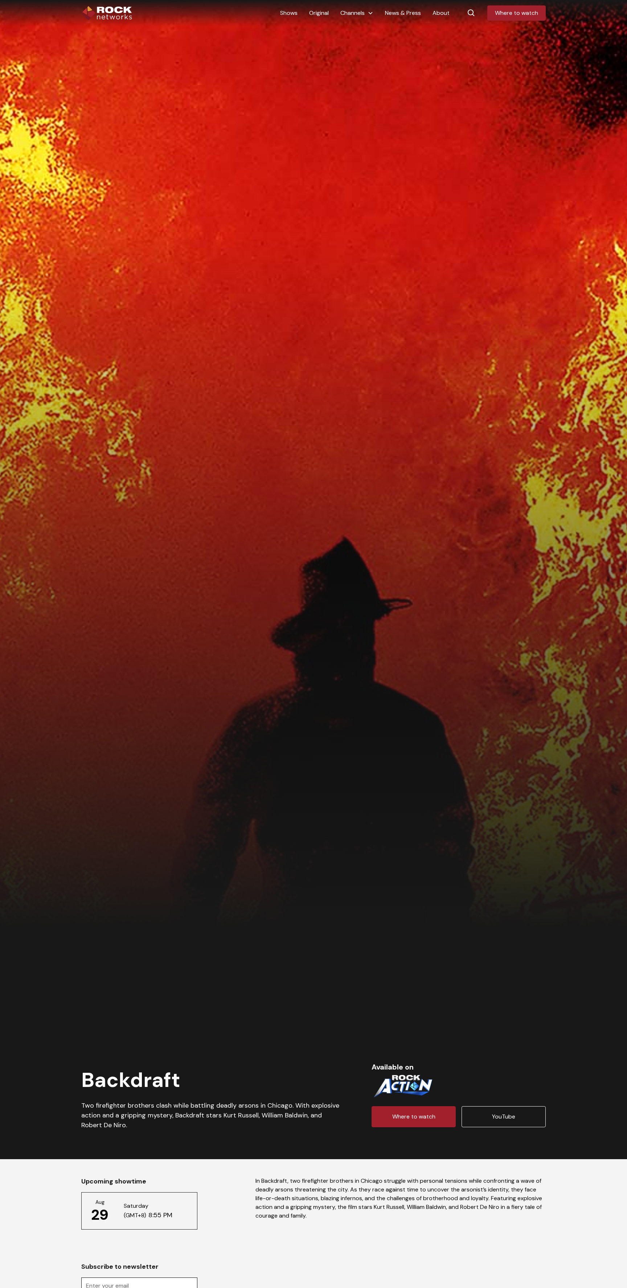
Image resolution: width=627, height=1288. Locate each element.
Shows (289, 13)
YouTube (503, 1116)
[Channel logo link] (403, 1084)
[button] (357, 13)
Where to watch (516, 13)
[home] (106, 13)
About (441, 13)
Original (319, 13)
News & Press (403, 13)
